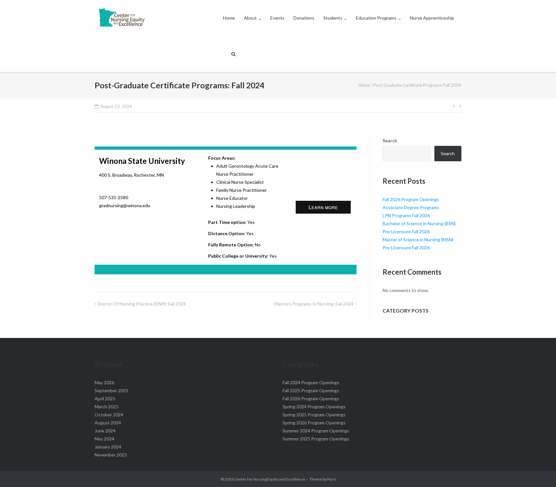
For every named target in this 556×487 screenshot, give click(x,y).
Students (332, 18)
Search (390, 140)
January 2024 (108, 446)
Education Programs (376, 18)
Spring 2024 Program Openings (314, 406)
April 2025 (105, 398)
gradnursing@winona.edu (124, 205)
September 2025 (111, 390)
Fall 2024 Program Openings (311, 382)
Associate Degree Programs (411, 207)
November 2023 (111, 454)
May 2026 (104, 382)
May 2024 (104, 438)
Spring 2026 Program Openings (314, 422)
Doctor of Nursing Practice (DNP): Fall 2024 (142, 303)
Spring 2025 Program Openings (314, 414)
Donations (303, 18)
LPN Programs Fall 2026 (406, 215)
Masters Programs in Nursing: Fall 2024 (313, 303)
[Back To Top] (540, 471)
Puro (331, 479)
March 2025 (106, 406)
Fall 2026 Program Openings (411, 199)
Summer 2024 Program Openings (316, 430)
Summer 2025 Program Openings (316, 438)
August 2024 (108, 422)
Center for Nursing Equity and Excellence (269, 479)
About (250, 18)
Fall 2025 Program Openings (311, 390)
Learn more (323, 207)
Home (229, 18)
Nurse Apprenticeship (432, 18)
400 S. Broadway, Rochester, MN (131, 175)
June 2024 (105, 430)
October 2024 (109, 414)
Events (277, 18)
